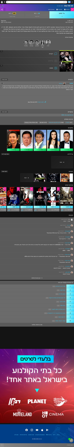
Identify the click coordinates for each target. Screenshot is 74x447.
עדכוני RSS (49, 435)
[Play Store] (47, 430)
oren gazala (67, 231)
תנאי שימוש (31, 435)
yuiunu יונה (67, 237)
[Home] (69, 2)
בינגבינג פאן (54, 150)
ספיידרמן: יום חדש (60, 286)
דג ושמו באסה (61, 317)
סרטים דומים (51, 9)
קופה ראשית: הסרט (60, 321)
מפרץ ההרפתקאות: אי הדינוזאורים (56, 313)
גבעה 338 (62, 305)
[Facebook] (26, 430)
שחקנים (59, 9)
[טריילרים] (30, 58)
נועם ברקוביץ (67, 243)
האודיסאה (62, 290)
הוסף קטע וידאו (5, 154)
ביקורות (67, 9)
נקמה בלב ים (62, 294)
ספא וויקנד (62, 302)
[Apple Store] (42, 430)
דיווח (54, 435)
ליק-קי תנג (57, 122)
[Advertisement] (37, 74)
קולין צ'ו (14, 150)
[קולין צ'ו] (26, 40)
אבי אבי (68, 225)
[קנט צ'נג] (31, 40)
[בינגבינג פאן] (42, 40)
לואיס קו (41, 150)
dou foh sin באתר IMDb (67, 115)
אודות (58, 435)
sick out (60, 83)
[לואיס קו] (37, 40)
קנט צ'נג (27, 150)
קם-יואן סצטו (52, 122)
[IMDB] (14, 13)
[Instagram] (32, 430)
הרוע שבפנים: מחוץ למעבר (58, 309)
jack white (68, 272)
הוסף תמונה (4, 171)
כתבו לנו (16, 435)
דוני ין (67, 150)
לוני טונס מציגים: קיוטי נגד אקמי (57, 298)
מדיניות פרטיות (23, 435)
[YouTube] (37, 430)
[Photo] (66, 177)
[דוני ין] (48, 40)
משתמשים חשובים (40, 435)
